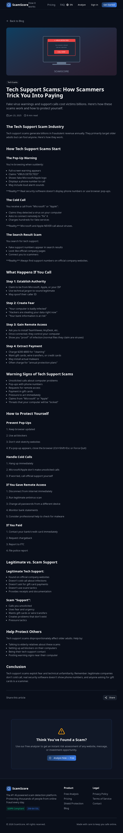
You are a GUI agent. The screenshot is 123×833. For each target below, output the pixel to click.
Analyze (82, 4)
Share (112, 697)
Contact (97, 803)
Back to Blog (17, 21)
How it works (32, 4)
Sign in (94, 4)
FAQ (62, 4)
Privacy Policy (100, 794)
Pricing (51, 4)
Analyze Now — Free (64, 757)
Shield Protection (73, 803)
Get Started (109, 4)
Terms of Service (102, 798)
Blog (66, 808)
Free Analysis (71, 794)
